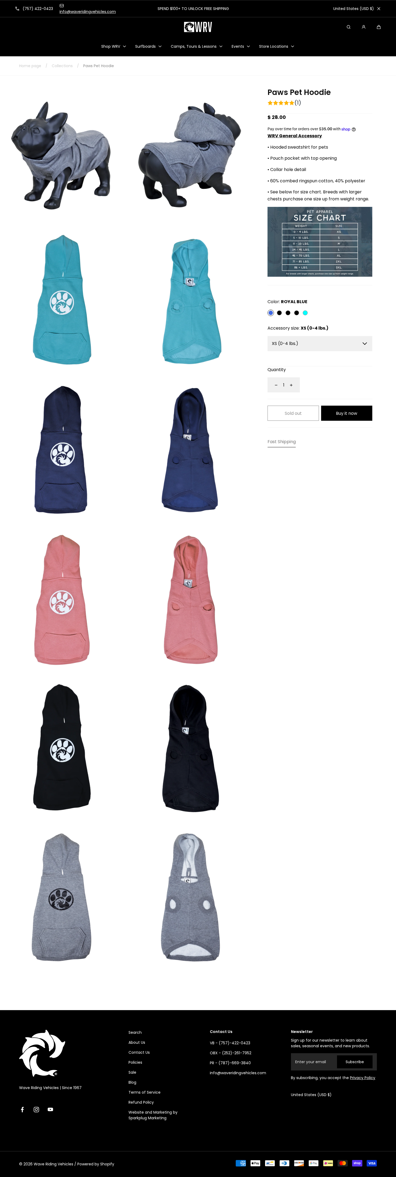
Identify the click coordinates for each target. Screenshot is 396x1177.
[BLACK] (279, 313)
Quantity (277, 370)
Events (238, 46)
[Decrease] (273, 385)
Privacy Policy (362, 1077)
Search (135, 1032)
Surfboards (145, 46)
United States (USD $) (353, 8)
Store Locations (273, 46)
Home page (30, 66)
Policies (135, 1062)
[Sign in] (364, 27)
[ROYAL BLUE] (271, 313)
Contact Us (139, 1052)
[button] (379, 27)
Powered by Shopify (95, 1164)
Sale (132, 1072)
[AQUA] (305, 313)
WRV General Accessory (295, 136)
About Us (136, 1042)
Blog (132, 1082)
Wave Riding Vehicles (53, 1164)
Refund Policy (141, 1102)
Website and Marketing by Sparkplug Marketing (153, 1115)
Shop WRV (110, 46)
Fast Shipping (282, 442)
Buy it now (346, 413)
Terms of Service (144, 1092)
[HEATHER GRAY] (288, 313)
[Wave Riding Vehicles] (198, 27)
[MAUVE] (296, 313)
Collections (62, 66)
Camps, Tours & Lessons (194, 46)
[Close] (379, 8)
